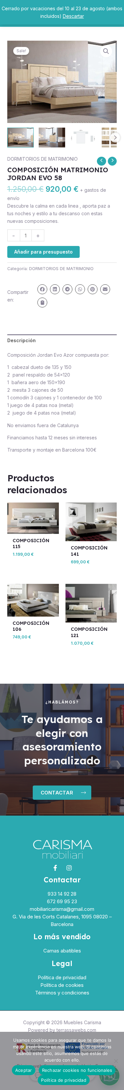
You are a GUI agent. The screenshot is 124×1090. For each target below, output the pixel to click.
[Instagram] (69, 868)
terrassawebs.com (76, 1030)
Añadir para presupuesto (43, 252)
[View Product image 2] (52, 137)
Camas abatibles (62, 951)
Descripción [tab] (21, 340)
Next (115, 137)
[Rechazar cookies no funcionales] (115, 1061)
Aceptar (23, 1070)
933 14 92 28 (62, 894)
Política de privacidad (62, 977)
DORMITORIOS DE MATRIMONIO (42, 159)
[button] (106, 51)
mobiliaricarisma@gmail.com (62, 909)
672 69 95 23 (62, 901)
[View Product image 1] (20, 137)
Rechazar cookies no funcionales (77, 1070)
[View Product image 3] (83, 137)
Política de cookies (62, 985)
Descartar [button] (73, 16)
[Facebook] (55, 868)
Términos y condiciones (62, 992)
